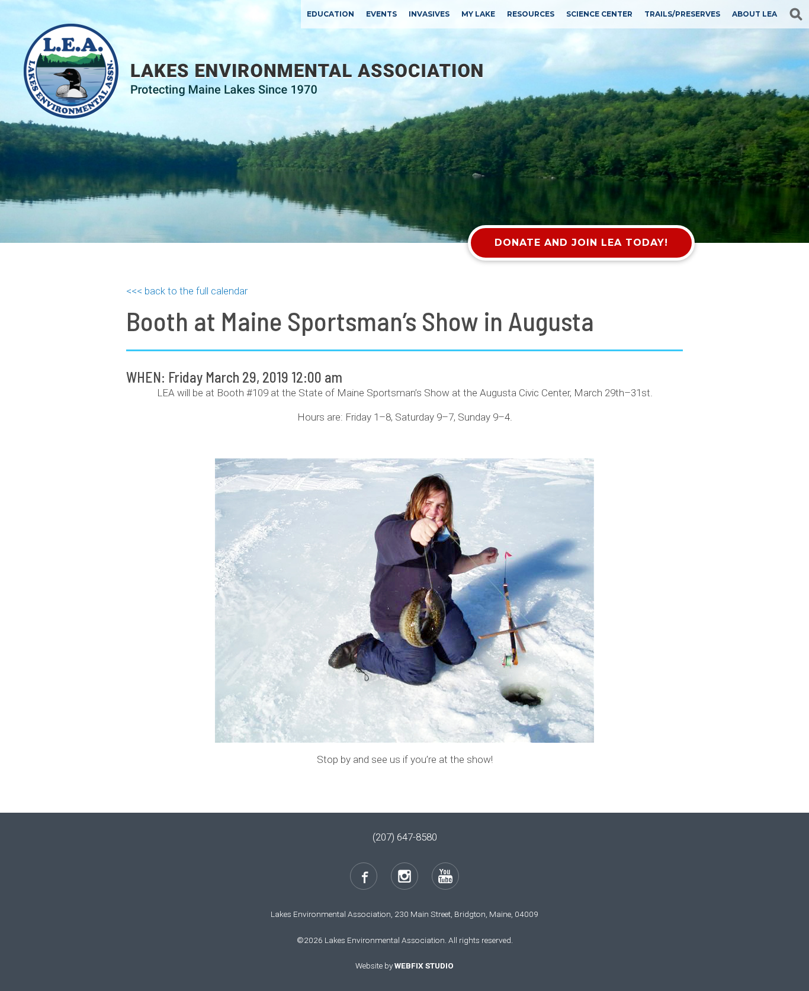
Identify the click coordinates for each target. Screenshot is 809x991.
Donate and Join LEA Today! (581, 242)
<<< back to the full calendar (187, 291)
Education (330, 13)
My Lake (478, 13)
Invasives (429, 13)
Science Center (599, 13)
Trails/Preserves (682, 13)
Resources (530, 13)
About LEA (754, 13)
